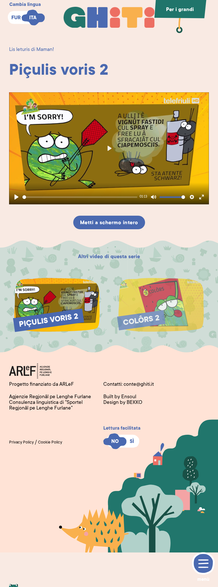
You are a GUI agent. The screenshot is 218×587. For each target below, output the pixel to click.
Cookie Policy (50, 442)
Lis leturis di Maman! (31, 50)
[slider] (79, 197)
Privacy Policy (21, 442)
